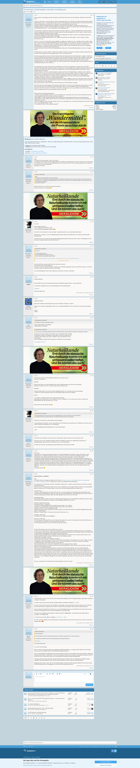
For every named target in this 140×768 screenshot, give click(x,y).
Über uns (81, 746)
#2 (92, 156)
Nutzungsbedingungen (94, 746)
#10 (92, 410)
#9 (92, 375)
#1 (92, 15)
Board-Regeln (108, 746)
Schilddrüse (36, 288)
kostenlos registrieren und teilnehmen (39, 153)
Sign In (99, 47)
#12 (92, 450)
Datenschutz (102, 746)
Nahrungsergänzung (39, 713)
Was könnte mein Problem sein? (39, 695)
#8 (92, 317)
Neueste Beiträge (99, 70)
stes (115, 109)
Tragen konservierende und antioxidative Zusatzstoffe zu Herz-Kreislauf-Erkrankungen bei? (106, 95)
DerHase (29, 701)
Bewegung (100, 79)
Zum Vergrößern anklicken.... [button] (63, 260)
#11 (92, 435)
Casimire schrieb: (39, 174)
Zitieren (91, 107)
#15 (92, 628)
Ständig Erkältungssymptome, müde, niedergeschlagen (40, 708)
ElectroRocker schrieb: (40, 320)
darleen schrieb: (38, 631)
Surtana (29, 709)
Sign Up (108, 47)
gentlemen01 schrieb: (39, 248)
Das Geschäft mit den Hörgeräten (105, 72)
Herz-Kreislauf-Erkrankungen (103, 91)
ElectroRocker (28, 11)
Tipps (113, 746)
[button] (49, 2)
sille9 (29, 705)
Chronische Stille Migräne (34, 704)
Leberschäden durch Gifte (39, 341)
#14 (92, 596)
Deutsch (31, 746)
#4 (92, 221)
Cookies (26, 746)
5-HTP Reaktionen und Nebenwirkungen (37, 712)
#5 (92, 246)
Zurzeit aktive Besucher (101, 53)
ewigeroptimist (87, 694)
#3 (92, 171)
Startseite (45, 2)
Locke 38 (88, 709)
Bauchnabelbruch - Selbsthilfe (104, 77)
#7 (92, 298)
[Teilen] (91, 15)
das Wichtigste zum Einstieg (37, 151)
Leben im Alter (100, 75)
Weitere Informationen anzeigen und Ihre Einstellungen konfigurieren (37, 765)
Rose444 (29, 713)
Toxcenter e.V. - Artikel (61, 617)
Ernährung (100, 98)
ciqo (28, 695)
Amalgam (77, 602)
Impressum (86, 746)
